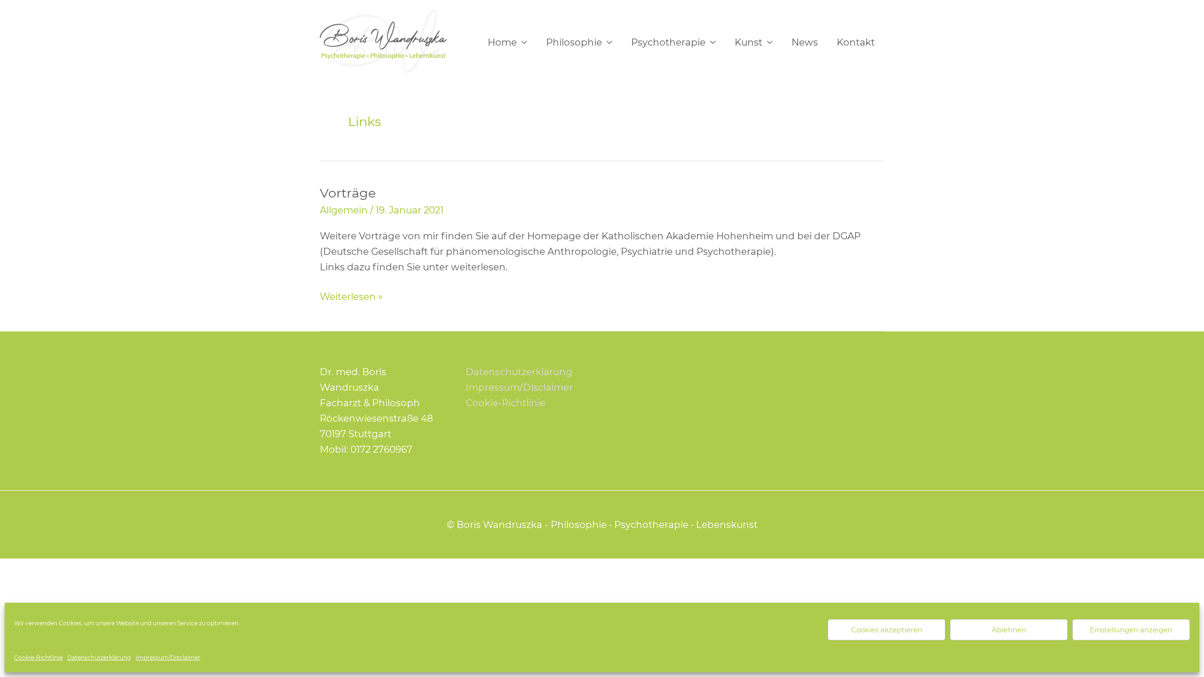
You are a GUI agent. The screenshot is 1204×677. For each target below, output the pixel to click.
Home (502, 42)
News (805, 42)
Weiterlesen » (351, 295)
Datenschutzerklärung (99, 657)
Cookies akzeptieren (886, 629)
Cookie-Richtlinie (38, 657)
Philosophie (574, 42)
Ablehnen (1009, 629)
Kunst (748, 42)
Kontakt (856, 42)
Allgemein (344, 210)
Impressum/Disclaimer (167, 657)
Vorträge (348, 193)
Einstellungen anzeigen (1131, 629)
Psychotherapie (668, 42)
